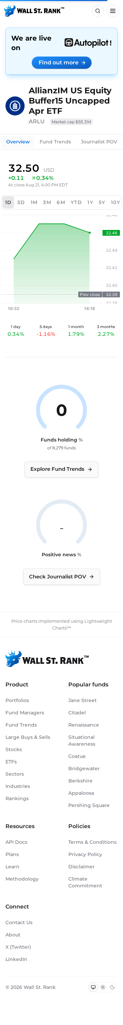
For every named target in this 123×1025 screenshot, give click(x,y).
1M (34, 202)
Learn (12, 867)
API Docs (16, 842)
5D (21, 202)
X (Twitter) (18, 947)
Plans (12, 854)
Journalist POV (99, 142)
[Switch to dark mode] (112, 987)
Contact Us (18, 922)
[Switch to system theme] (93, 987)
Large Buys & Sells (27, 737)
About (12, 935)
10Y (115, 202)
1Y (90, 202)
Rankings (17, 798)
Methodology (22, 879)
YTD (76, 202)
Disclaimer (81, 867)
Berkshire (80, 781)
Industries (17, 786)
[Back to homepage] (34, 11)
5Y (102, 202)
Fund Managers (24, 713)
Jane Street (82, 700)
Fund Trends (55, 142)
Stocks (13, 749)
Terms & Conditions (92, 842)
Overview (18, 142)
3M (47, 202)
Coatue (77, 756)
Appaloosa (81, 793)
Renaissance (83, 725)
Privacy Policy (85, 854)
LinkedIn (16, 959)
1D (8, 202)
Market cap (71, 121)
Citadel (77, 713)
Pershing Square (89, 805)
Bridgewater (84, 768)
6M (61, 202)
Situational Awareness (81, 740)
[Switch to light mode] (103, 987)
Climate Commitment (85, 882)
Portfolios (17, 700)
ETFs (11, 762)
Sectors (14, 774)
